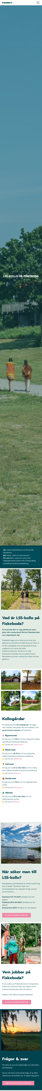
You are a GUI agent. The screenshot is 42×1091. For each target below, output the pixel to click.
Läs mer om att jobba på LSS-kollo (16, 1002)
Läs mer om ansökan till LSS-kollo (16, 915)
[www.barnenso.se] (7, 2)
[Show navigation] (38, 2)
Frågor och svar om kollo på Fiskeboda (18, 1083)
